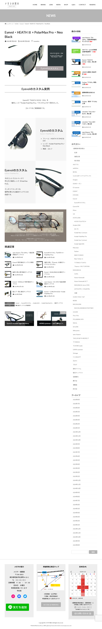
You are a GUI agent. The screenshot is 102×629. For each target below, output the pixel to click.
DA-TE (76, 229)
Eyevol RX (76, 206)
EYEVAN (75, 195)
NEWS (75, 300)
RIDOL (75, 323)
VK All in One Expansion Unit (63, 625)
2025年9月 (76, 444)
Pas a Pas (76, 315)
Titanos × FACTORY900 (81, 266)
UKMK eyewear (78, 349)
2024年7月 (76, 500)
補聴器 (75, 385)
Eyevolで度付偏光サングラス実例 (23, 262)
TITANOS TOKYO (80, 262)
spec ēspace (77, 334)
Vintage (75, 353)
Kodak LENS (36, 303)
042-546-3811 (21, 580)
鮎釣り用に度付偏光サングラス (22, 272)
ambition (75, 168)
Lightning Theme (50, 625)
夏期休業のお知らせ (88, 92)
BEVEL (75, 172)
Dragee (75, 179)
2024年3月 (76, 516)
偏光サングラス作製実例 (23, 305)
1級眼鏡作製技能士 (79, 148)
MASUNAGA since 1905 (81, 285)
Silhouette (76, 330)
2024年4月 (76, 513)
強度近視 (77, 156)
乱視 (75, 152)
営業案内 (75, 377)
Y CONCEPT (77, 357)
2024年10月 (76, 488)
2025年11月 (76, 436)
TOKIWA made (77, 346)
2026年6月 (76, 407)
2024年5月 (76, 508)
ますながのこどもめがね (82, 289)
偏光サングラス (58, 303)
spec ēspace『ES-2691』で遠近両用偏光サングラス (89, 39)
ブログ (75, 364)
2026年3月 (76, 420)
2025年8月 (76, 448)
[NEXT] (94, 572)
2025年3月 (76, 468)
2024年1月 (76, 525)
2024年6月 (76, 504)
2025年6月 (76, 456)
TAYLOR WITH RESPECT (81, 338)
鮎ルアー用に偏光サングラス (22, 291)
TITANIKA (76, 342)
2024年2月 (76, 521)
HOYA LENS (76, 217)
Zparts (75, 361)
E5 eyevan (76, 187)
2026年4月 (76, 416)
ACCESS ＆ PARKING (50, 605)
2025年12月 (76, 432)
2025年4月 (76, 464)
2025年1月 (76, 476)
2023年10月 (76, 537)
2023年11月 (76, 533)
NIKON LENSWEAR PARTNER (83, 308)
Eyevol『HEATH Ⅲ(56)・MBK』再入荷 (89, 61)
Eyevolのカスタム (26, 303)
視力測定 (77, 160)
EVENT (75, 191)
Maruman (76, 247)
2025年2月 (76, 472)
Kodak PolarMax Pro (47, 303)
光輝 (75, 293)
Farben (76, 251)
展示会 (75, 381)
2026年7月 (76, 403)
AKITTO (75, 164)
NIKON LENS (77, 304)
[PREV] (71, 572)
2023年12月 (76, 529)
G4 (74, 214)
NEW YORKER (78, 255)
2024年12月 (76, 480)
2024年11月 (76, 484)
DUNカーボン (77, 183)
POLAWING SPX (78, 319)
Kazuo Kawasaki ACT (81, 281)
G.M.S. (76, 274)
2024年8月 (76, 496)
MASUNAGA (77, 270)
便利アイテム (77, 368)
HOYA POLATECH (80, 221)
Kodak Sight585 (79, 244)
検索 (93, 552)
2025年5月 (76, 460)
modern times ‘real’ (79, 297)
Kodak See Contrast (80, 240)
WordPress (40, 625)
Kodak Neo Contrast (80, 232)
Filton (74, 210)
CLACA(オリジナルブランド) (82, 176)
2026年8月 (76, 399)
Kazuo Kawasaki (79, 277)
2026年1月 (76, 428)
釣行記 (75, 389)
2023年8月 (76, 545)
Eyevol (17, 303)
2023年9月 (76, 541)
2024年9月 (76, 492)
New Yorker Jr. (78, 259)
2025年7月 (76, 452)
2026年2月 (76, 424)
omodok (75, 312)
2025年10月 (76, 440)
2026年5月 (76, 412)
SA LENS (75, 327)
